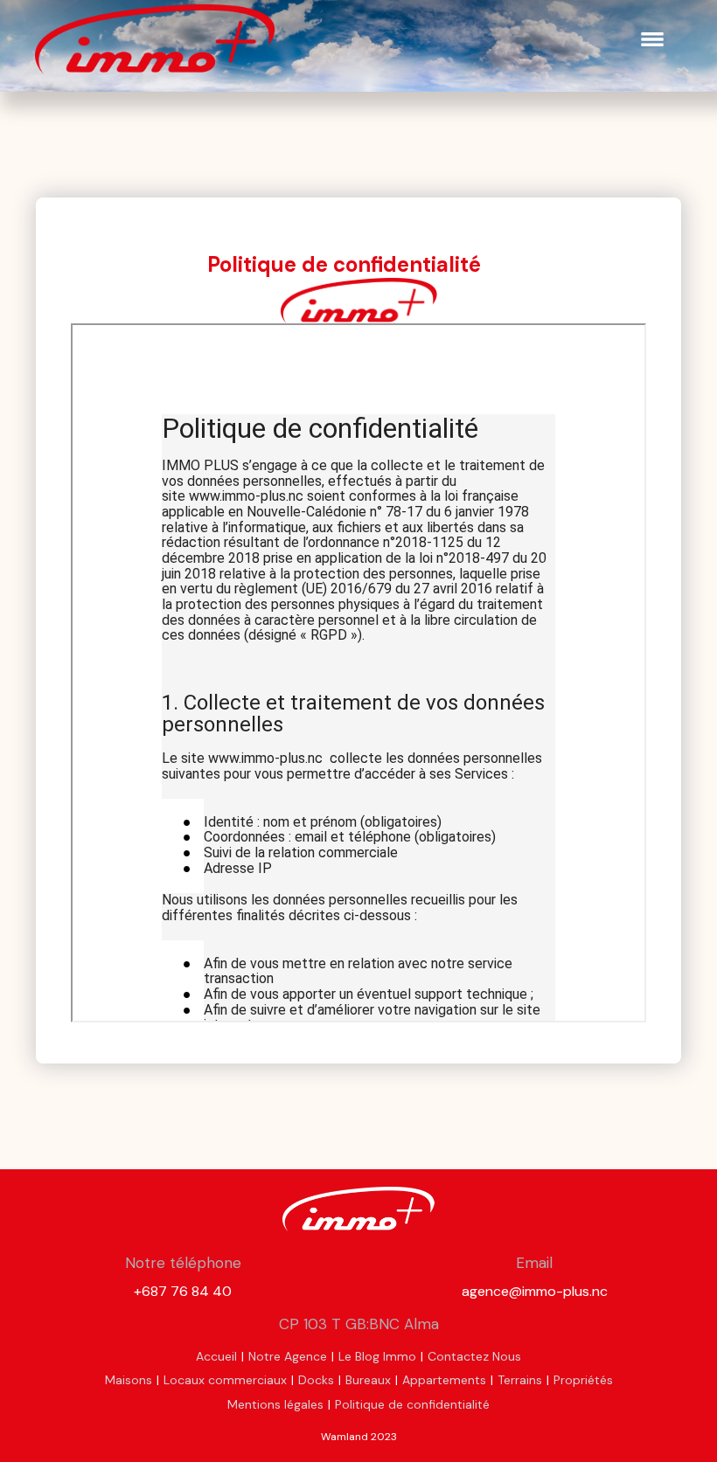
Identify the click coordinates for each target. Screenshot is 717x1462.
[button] (652, 39)
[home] (155, 39)
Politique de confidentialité (412, 1404)
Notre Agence (287, 1356)
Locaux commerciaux (225, 1380)
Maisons (128, 1380)
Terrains (520, 1380)
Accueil (216, 1356)
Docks (316, 1380)
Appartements (444, 1380)
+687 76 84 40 (183, 1291)
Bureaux (368, 1380)
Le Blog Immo (377, 1356)
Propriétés (583, 1380)
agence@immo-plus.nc (535, 1291)
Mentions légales (275, 1404)
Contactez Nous (474, 1356)
